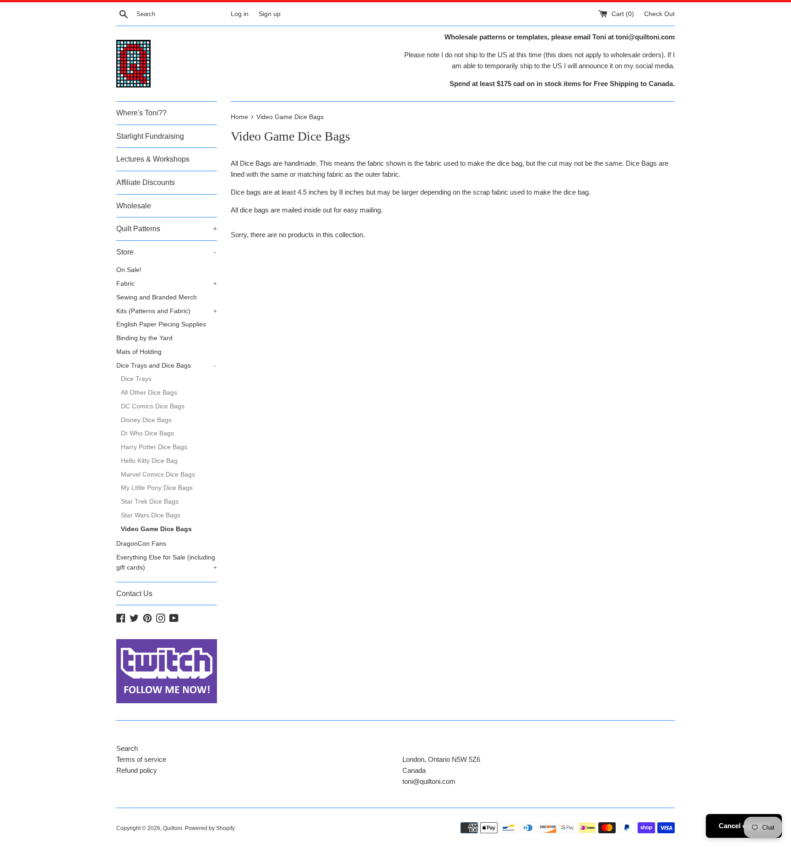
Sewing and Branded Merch (156, 297)
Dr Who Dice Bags (147, 433)
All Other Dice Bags (149, 392)
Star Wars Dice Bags (150, 515)
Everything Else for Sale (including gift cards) (166, 562)
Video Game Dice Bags (156, 529)
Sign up (270, 14)
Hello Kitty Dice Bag (149, 460)
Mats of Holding (139, 351)
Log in (240, 14)
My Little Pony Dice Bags (157, 487)
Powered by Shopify (210, 828)
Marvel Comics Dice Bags (158, 474)
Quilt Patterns (166, 229)
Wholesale (133, 206)
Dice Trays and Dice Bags (166, 365)
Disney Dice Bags (146, 420)
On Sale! (128, 269)
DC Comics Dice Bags (152, 406)
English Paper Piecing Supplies (161, 324)
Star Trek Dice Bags (150, 501)
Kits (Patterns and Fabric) (166, 311)
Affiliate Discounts (145, 182)
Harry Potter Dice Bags (154, 447)
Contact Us (134, 593)
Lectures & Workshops (153, 159)
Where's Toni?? (141, 113)
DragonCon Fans (141, 543)
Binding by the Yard (144, 338)
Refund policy (136, 770)
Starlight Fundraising (150, 136)
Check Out (659, 14)
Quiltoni (172, 828)
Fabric (166, 283)
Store (166, 252)
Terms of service (141, 759)
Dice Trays (136, 378)
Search (127, 748)
